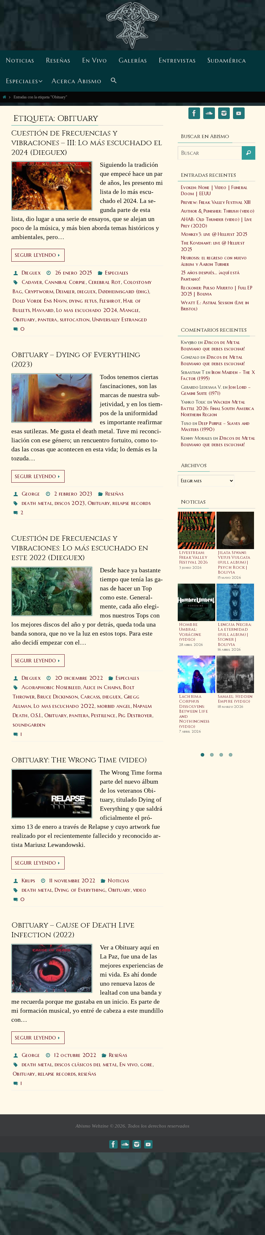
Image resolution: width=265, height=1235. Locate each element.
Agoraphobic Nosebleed (51, 687)
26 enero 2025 (73, 272)
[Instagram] (224, 114)
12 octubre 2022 (75, 1055)
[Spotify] (209, 114)
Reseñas (114, 493)
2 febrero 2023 (73, 493)
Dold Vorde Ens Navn (40, 300)
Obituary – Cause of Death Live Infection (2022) (72, 930)
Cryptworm (39, 291)
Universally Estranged (119, 319)
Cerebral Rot (104, 282)
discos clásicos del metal (86, 1064)
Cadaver (32, 282)
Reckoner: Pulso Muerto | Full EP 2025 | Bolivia (216, 291)
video (139, 890)
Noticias (118, 880)
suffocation (75, 319)
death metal (37, 503)
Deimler (65, 291)
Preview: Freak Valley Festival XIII (215, 202)
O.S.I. (36, 715)
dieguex (86, 291)
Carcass (90, 696)
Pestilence (103, 715)
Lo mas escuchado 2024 (86, 310)
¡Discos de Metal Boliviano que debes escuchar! (213, 345)
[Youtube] (239, 114)
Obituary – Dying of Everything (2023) (75, 360)
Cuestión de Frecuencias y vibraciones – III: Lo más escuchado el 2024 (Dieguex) (86, 143)
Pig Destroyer (135, 715)
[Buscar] (248, 153)
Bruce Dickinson (57, 696)
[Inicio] (4, 97)
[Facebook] (194, 114)
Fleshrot (110, 300)
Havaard (42, 310)
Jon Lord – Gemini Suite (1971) (215, 390)
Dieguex (31, 272)
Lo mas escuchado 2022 (64, 706)
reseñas (87, 1073)
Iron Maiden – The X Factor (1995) (218, 375)
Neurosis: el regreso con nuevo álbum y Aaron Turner (214, 261)
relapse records (131, 503)
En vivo (129, 1064)
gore (146, 1064)
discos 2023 (70, 503)
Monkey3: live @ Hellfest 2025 (214, 234)
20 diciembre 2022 (79, 678)
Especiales (116, 272)
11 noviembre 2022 (72, 880)
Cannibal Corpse (65, 282)
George (31, 493)
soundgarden (29, 724)
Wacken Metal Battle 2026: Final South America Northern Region (217, 408)
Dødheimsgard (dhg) (123, 291)
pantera (47, 319)
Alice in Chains (102, 687)
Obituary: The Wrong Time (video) (79, 760)
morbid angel (114, 706)
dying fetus (83, 300)
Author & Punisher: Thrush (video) (217, 211)
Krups (28, 880)
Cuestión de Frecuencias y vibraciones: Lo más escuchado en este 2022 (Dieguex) (79, 548)
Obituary (24, 319)
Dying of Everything (80, 890)
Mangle (129, 310)
